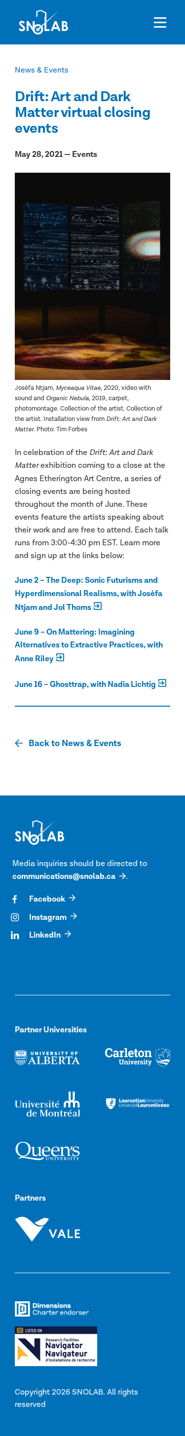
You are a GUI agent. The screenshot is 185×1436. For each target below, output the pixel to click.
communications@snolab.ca (63, 876)
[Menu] (160, 22)
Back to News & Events (74, 743)
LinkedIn (45, 935)
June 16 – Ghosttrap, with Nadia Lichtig (85, 684)
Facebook (47, 899)
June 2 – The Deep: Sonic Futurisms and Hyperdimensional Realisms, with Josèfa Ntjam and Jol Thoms (88, 593)
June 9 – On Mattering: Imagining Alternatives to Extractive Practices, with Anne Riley (89, 645)
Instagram (48, 917)
